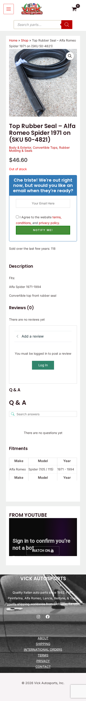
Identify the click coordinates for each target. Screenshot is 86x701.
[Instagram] (38, 617)
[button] (70, 56)
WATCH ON (41, 551)
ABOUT (43, 638)
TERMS (43, 655)
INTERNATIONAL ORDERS (43, 649)
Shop (24, 40)
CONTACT (43, 666)
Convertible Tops (45, 147)
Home (13, 40)
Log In (43, 365)
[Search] (66, 24)
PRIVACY (43, 661)
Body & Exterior (20, 147)
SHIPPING (43, 644)
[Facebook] (48, 617)
